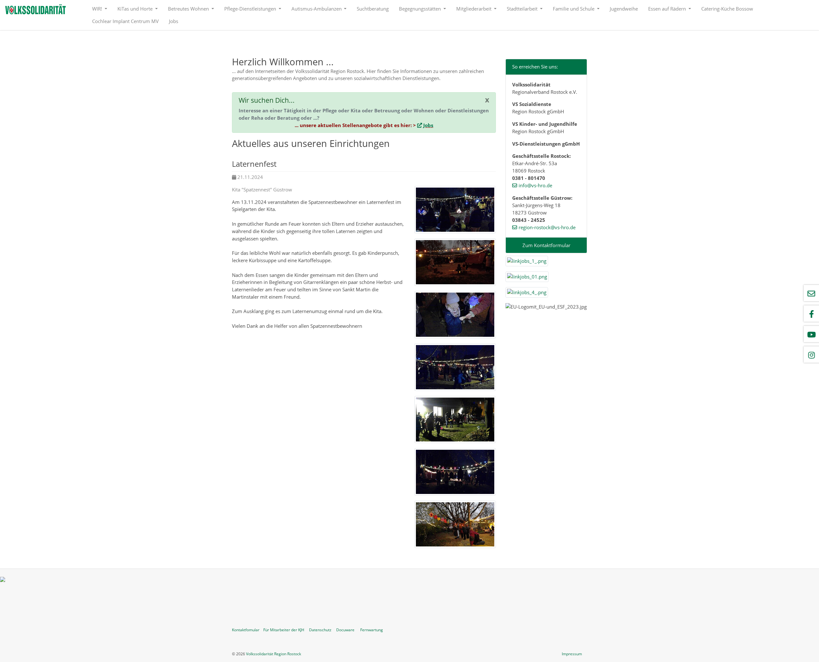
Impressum (572, 654)
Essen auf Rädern (667, 8)
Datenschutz (320, 630)
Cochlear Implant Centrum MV (125, 21)
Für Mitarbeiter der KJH (283, 630)
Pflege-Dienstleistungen (250, 8)
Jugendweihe (624, 8)
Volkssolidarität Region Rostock (273, 654)
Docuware (345, 630)
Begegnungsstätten (420, 8)
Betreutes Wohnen (189, 8)
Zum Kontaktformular (546, 245)
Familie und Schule (574, 8)
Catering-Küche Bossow (727, 8)
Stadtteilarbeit (523, 8)
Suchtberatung (373, 8)
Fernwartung (371, 630)
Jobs (173, 21)
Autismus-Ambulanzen (317, 8)
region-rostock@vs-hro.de (547, 227)
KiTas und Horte (135, 8)
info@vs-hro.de (535, 185)
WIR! (97, 8)
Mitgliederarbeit (474, 8)
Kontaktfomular (245, 630)
